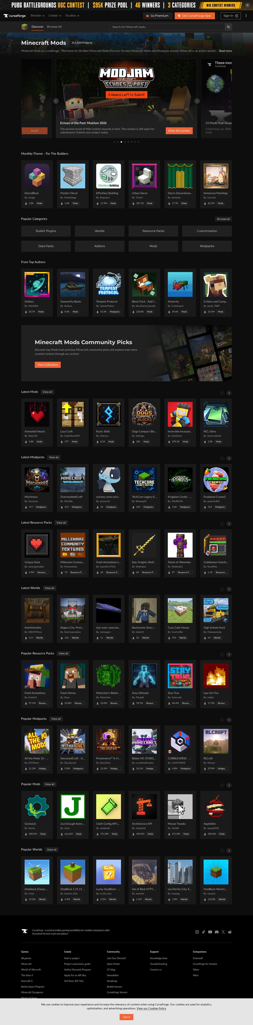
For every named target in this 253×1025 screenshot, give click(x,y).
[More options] (246, 15)
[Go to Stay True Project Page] (180, 684)
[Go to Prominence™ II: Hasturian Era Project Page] (108, 749)
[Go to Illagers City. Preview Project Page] (73, 619)
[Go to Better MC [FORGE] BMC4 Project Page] (144, 749)
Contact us (156, 970)
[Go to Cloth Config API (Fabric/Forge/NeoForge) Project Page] (108, 815)
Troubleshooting (158, 964)
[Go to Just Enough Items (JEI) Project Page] (73, 815)
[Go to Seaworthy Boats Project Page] (73, 293)
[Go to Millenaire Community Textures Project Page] (73, 553)
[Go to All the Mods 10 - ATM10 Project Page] (37, 749)
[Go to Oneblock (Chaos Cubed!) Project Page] (37, 880)
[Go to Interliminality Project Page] (37, 619)
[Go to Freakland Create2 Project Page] (216, 488)
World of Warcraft (31, 970)
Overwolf (198, 958)
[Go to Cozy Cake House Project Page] (180, 619)
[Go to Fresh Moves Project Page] (73, 684)
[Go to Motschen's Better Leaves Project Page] (108, 684)
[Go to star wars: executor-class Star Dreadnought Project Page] (108, 619)
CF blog (111, 970)
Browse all (223, 219)
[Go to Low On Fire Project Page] (216, 684)
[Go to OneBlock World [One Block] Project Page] (216, 880)
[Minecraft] (24, 27)
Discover (37, 26)
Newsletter (113, 975)
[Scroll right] (229, 393)
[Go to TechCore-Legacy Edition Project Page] (144, 488)
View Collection (170, 130)
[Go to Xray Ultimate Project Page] (144, 684)
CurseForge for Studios (205, 964)
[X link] (223, 932)
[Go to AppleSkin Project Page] (216, 815)
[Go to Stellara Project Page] (37, 293)
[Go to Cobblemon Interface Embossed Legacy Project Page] (216, 553)
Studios (70, 15)
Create (53, 15)
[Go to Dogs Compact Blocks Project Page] (144, 423)
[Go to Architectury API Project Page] (144, 815)
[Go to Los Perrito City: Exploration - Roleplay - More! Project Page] (180, 880)
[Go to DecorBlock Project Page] (37, 184)
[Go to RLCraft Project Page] (216, 749)
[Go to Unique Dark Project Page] (37, 553)
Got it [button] (126, 1017)
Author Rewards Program (77, 970)
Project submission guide (77, 964)
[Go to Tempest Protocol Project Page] (108, 293)
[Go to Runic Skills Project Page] (108, 423)
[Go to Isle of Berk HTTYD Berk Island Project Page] (144, 880)
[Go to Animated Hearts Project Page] (37, 423)
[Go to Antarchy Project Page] (180, 293)
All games (26, 958)
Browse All (54, 26)
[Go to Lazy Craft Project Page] (73, 423)
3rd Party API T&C (74, 981)
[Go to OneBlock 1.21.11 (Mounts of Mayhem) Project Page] (73, 880)
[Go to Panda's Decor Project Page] (73, 184)
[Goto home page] (15, 16)
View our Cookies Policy (151, 1008)
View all (47, 392)
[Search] (228, 27)
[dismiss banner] (247, 5)
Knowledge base (158, 958)
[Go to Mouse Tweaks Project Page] (180, 815)
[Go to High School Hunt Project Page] (216, 619)
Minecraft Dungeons (32, 992)
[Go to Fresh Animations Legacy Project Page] (108, 553)
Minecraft (26, 964)
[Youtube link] (210, 932)
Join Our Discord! (116, 958)
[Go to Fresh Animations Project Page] (37, 684)
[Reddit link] (230, 932)
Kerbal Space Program (32, 987)
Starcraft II (27, 981)
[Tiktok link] (204, 932)
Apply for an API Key (75, 975)
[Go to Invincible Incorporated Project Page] (180, 423)
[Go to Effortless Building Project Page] (108, 184)
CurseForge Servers (117, 992)
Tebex (196, 970)
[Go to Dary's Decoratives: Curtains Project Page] (180, 184)
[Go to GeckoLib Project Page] (37, 815)
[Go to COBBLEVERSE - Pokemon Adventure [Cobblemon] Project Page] (180, 749)
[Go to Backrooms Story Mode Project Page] (144, 619)
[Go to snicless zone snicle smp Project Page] (108, 488)
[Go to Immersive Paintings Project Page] (216, 184)
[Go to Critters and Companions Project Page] (216, 293)
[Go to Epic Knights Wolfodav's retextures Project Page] (144, 553)
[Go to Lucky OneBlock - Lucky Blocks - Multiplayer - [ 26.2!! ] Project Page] (108, 880)
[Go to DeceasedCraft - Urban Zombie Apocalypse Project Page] (73, 749)
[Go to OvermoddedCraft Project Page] (73, 488)
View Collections (48, 364)
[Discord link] (217, 932)
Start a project (71, 958)
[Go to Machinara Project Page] (37, 488)
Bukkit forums (114, 987)
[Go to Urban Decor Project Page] (144, 184)
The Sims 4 (27, 975)
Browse (36, 15)
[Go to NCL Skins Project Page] (216, 423)
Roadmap (112, 981)
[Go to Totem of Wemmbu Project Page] (180, 553)
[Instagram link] (197, 932)
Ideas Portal (113, 964)
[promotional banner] (126, 5)
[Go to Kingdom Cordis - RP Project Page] (180, 488)
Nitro (195, 975)
